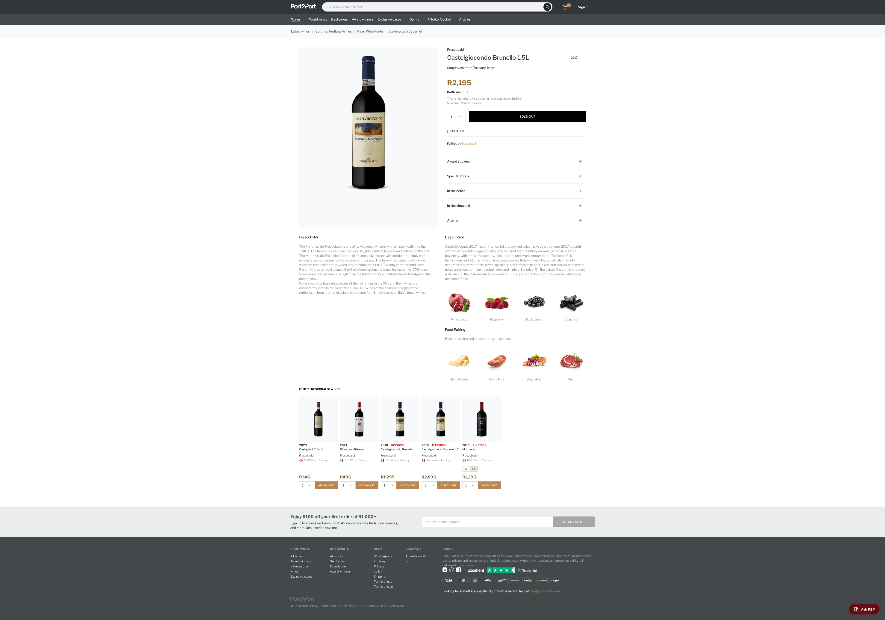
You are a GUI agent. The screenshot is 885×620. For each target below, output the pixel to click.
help (378, 549)
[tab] (516, 161)
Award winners (300, 561)
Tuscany (479, 68)
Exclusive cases (301, 576)
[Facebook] (458, 569)
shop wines (300, 549)
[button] (461, 116)
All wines (296, 556)
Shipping (380, 576)
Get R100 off (573, 522)
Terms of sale (383, 586)
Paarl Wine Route (370, 31)
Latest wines (300, 31)
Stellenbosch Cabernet (405, 31)
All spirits (336, 556)
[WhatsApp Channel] (451, 569)
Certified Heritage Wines (333, 31)
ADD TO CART (326, 485)
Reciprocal (469, 143)
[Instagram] (444, 569)
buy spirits (339, 549)
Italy (490, 68)
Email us (379, 561)
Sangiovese (456, 68)
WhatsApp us (383, 556)
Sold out (527, 116)
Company (413, 549)
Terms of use (383, 581)
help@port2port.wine (545, 591)
